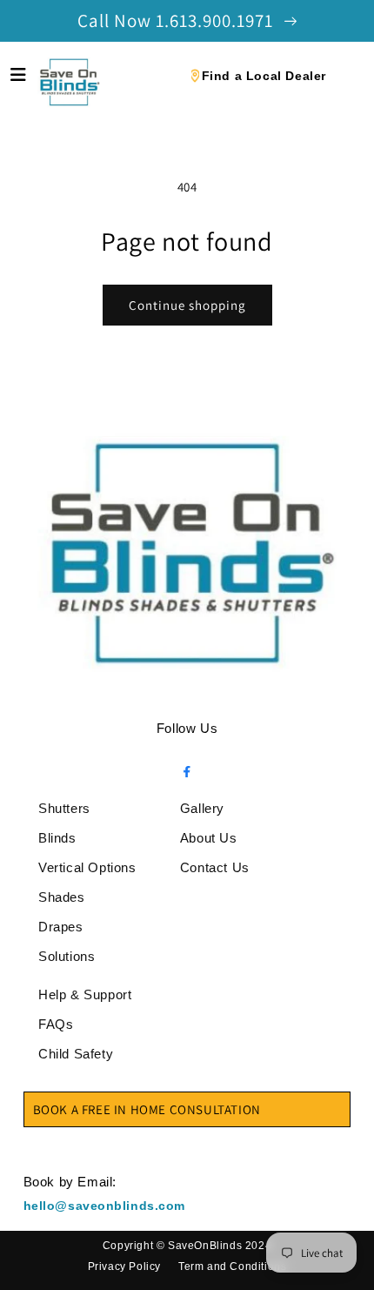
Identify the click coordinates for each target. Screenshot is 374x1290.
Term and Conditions (232, 1266)
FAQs (55, 1024)
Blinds (57, 837)
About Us (208, 837)
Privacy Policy (124, 1266)
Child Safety (75, 1053)
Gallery (202, 808)
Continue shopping (187, 305)
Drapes (60, 926)
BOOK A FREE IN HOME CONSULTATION (147, 1109)
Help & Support (84, 994)
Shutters (64, 808)
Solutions (66, 956)
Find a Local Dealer (264, 76)
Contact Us (215, 867)
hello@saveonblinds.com (104, 1206)
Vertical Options (87, 867)
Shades (61, 897)
